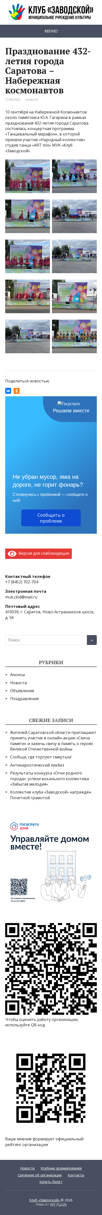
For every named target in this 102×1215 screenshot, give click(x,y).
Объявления (22, 690)
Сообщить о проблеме (51, 518)
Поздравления (24, 698)
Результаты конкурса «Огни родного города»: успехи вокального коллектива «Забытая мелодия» (49, 778)
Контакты (76, 1175)
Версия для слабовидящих (43, 553)
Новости (32, 99)
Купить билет (50, 1181)
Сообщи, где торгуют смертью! (40, 757)
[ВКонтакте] (8, 391)
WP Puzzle (58, 1204)
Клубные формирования (61, 1168)
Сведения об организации (40, 1175)
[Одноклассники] (17, 391)
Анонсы (17, 674)
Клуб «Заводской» (45, 1200)
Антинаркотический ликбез (37, 765)
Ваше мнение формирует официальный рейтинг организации (44, 1141)
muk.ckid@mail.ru (21, 597)
